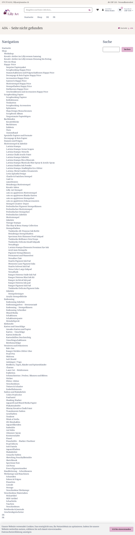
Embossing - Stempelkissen (19, 307)
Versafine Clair (15, 258)
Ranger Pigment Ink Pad (19, 285)
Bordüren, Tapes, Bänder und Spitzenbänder (26, 365)
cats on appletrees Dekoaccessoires (22, 201)
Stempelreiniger (16, 294)
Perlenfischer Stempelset (18, 212)
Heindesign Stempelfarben (20, 234)
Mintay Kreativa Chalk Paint (19, 408)
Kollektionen (12, 100)
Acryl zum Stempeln (17, 250)
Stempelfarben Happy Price (19, 86)
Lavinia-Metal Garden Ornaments (22, 171)
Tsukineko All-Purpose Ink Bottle (23, 231)
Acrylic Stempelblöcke (16, 296)
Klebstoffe (9, 324)
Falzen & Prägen (13, 479)
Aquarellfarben (13, 449)
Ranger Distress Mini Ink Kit (21, 277)
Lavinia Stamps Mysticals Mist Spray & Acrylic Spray (30, 163)
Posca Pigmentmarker (16, 468)
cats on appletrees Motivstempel (21, 193)
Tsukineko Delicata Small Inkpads (24, 242)
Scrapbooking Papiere (16, 97)
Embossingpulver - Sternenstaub (21, 305)
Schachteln (11, 501)
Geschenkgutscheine (14, 512)
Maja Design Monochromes (19, 111)
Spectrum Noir (13, 463)
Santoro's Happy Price (16, 81)
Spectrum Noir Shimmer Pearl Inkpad (25, 236)
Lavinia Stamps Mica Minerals (20, 160)
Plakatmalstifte (13, 406)
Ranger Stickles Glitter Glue (19, 351)
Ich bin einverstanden (121, 529)
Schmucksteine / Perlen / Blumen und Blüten (26, 375)
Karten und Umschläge (14, 326)
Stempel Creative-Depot (17, 204)
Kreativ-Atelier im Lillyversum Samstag (22, 56)
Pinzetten (10, 482)
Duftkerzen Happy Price (17, 89)
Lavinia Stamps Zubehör (17, 157)
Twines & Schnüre (14, 386)
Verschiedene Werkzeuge (17, 490)
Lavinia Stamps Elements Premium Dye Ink (28, 247)
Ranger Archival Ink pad (19, 280)
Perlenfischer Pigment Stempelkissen (23, 206)
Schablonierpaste (14, 318)
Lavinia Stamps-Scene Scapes (20, 149)
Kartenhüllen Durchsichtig (18, 337)
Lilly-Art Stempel (14, 190)
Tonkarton (11, 103)
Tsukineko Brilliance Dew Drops (23, 239)
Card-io (9, 179)
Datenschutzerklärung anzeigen (16, 532)
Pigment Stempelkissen (19, 253)
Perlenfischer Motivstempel (19, 209)
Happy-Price (10, 64)
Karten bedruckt (13, 335)
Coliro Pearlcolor (14, 395)
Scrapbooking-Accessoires (18, 105)
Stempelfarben (13, 228)
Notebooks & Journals (14, 509)
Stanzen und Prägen (13, 141)
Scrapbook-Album (14, 113)
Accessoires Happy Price (17, 78)
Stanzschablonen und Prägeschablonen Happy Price (30, 73)
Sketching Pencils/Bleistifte (19, 457)
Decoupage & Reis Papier (15, 138)
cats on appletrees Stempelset (20, 198)
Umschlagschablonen (16, 340)
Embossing (9, 299)
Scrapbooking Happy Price (18, 70)
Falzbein (10, 127)
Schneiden (11, 476)
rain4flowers (12, 182)
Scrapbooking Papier (13, 94)
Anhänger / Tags (14, 362)
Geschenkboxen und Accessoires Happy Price (27, 92)
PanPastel (10, 397)
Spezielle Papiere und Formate (18, 135)
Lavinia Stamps (13, 146)
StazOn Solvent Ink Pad (19, 266)
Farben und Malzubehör (15, 392)
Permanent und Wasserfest (20, 255)
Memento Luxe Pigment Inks (21, 264)
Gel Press (10, 466)
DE (47, 17)
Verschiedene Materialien (16, 493)
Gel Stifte (10, 430)
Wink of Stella (12, 419)
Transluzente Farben (15, 411)
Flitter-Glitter (12, 381)
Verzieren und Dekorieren (16, 346)
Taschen (10, 504)
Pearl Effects (12, 444)
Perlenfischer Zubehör (16, 215)
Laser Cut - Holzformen (17, 370)
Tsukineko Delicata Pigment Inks (23, 288)
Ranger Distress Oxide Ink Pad (22, 275)
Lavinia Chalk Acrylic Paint (18, 154)
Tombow (10, 416)
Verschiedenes (13, 384)
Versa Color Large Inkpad (20, 269)
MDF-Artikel (12, 498)
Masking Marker (14, 400)
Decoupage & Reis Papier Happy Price (23, 75)
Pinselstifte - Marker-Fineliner (20, 441)
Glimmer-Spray (13, 433)
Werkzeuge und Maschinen (16, 474)
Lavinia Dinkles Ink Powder (19, 165)
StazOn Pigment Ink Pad (19, 261)
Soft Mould (11, 359)
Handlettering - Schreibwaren (18, 471)
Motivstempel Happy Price (18, 84)
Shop (39, 17)
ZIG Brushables (13, 422)
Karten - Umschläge (15, 332)
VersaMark (13, 272)
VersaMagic (13, 244)
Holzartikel (11, 496)
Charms (9, 367)
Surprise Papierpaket (16, 67)
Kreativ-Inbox (12, 187)
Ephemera (11, 108)
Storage (9, 487)
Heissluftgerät (13, 321)
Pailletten (10, 373)
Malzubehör (11, 452)
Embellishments (14, 389)
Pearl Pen (10, 354)
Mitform (10, 356)
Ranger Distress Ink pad (19, 283)
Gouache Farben (13, 455)
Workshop (9, 53)
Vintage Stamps (13, 223)
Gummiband (12, 133)
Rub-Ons (10, 348)
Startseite (28, 17)
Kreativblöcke (12, 122)
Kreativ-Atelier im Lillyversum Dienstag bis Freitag (27, 59)
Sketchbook (11, 460)
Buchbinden (9, 119)
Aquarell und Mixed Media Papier (21, 403)
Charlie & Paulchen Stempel (19, 176)
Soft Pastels (11, 446)
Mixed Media (12, 313)
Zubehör (10, 220)
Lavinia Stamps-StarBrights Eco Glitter (24, 168)
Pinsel (9, 438)
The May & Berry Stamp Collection (22, 225)
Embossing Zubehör (15, 302)
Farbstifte (10, 427)
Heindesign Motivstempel (18, 184)
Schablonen (11, 315)
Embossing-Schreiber (16, 310)
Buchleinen (11, 124)
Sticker (9, 378)
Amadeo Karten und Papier (18, 329)
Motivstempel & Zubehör (15, 144)
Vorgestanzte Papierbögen (18, 116)
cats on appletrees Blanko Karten (21, 195)
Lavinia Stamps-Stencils (17, 152)
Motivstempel (12, 217)
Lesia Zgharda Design (16, 174)
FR (54, 17)
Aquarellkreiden (13, 425)
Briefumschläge (13, 343)
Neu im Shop (10, 62)
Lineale (9, 485)
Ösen (8, 130)
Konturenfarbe (13, 436)
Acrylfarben (11, 414)
